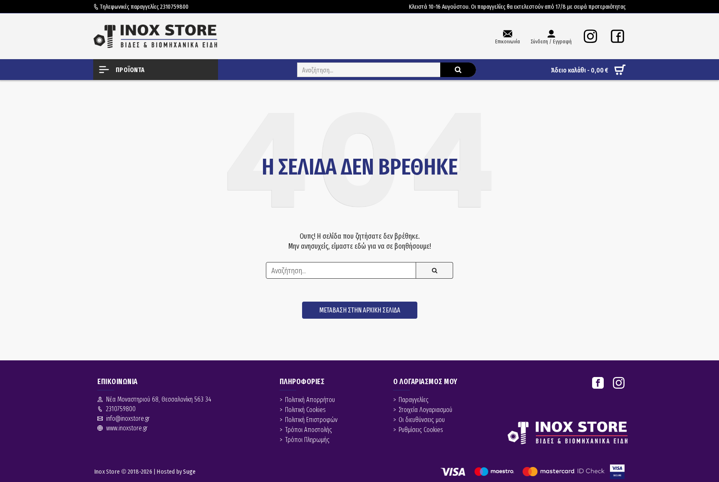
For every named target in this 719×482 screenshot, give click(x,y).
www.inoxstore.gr (127, 428)
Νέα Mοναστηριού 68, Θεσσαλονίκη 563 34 (158, 399)
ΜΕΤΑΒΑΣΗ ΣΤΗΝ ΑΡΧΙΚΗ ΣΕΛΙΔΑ (359, 310)
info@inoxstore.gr (128, 418)
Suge (189, 471)
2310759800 (174, 6)
